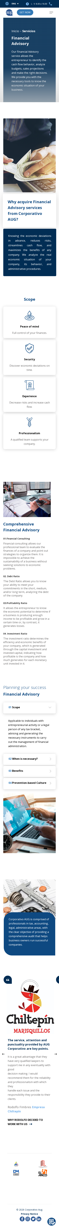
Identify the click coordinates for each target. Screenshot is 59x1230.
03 (16, 771)
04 (27, 783)
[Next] (56, 1054)
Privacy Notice (29, 1213)
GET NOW (25, 12)
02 (23, 759)
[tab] (29, 708)
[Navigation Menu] (51, 12)
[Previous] (3, 1054)
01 (14, 707)
